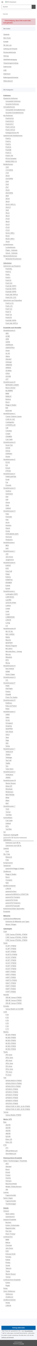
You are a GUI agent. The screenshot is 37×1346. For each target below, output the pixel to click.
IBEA (7, 545)
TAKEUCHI (9, 752)
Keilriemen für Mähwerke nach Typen (18, 922)
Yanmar (8, 812)
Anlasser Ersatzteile (10, 1220)
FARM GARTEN (10, 477)
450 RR (8, 1131)
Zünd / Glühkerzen (9, 1291)
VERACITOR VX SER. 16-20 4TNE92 (17, 1106)
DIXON (8, 448)
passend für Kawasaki (13, 906)
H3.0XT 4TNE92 (11, 969)
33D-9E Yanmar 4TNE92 (13, 1003)
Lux (7, 626)
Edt (7, 465)
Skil (7, 1190)
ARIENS (8, 368)
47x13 (8, 230)
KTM (4, 1145)
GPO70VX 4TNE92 (11, 1104)
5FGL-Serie (9, 1069)
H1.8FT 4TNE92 (11, 949)
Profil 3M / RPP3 (11, 286)
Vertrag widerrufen (18, 1328)
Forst (7, 851)
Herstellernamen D (9, 442)
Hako (7, 514)
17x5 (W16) (9, 170)
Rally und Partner (11, 706)
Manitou (6, 1032)
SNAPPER (9, 729)
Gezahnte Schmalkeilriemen (15, 113)
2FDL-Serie (9, 1058)
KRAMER (8, 583)
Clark (5, 932)
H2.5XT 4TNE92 (11, 963)
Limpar (8, 609)
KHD (7, 568)
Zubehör (6, 849)
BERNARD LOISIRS (12, 385)
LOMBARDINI (10, 617)
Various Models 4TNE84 (14, 1115)
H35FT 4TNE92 (10, 975)
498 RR (8, 1134)
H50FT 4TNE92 (10, 986)
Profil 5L (8, 144)
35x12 (8, 213)
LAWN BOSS (10, 597)
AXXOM (8, 376)
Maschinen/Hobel (12, 1184)
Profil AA (8, 147)
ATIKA (7, 374)
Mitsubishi (9, 657)
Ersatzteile (6, 912)
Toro (7, 766)
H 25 (7, 1018)
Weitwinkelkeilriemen (10, 256)
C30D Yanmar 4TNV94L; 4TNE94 (16, 937)
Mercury (8, 654)
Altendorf (9, 359)
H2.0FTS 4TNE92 (11, 955)
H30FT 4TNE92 (10, 972)
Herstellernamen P (9, 683)
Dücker (8, 457)
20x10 (8, 176)
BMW (7, 394)
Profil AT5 (9, 318)
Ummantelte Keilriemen (14, 101)
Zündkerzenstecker (9, 886)
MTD (7, 660)
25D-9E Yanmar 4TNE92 (13, 998)
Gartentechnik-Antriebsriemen (13, 136)
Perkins (8, 692)
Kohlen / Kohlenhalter (13, 1225)
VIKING (8, 778)
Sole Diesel (9, 732)
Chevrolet (9, 1245)
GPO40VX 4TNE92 (11, 1095)
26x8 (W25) (9, 193)
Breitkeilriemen (8, 164)
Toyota (5, 1052)
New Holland (10, 669)
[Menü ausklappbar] (2, 1)
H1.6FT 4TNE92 (11, 946)
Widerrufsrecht (8, 81)
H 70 (7, 1029)
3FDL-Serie (9, 1063)
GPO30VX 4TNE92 (11, 1089)
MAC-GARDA (10, 634)
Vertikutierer (10, 775)
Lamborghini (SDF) (12, 594)
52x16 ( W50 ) (10, 233)
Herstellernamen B (9, 382)
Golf (7, 500)
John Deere (9, 557)
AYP (7, 379)
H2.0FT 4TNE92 (11, 952)
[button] (28, 2)
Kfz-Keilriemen (8, 116)
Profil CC (8, 153)
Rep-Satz (8, 1231)
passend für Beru (11, 891)
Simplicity (9, 726)
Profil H (8, 278)
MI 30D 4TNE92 (11, 1046)
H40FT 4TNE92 (10, 977)
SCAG (7, 720)
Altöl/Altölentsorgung (10, 60)
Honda (8, 531)
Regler (8, 1286)
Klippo (8, 574)
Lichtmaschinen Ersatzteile (12, 1280)
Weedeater (9, 789)
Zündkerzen (7, 871)
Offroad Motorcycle (12, 1151)
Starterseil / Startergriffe (11, 835)
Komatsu (6, 1006)
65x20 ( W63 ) (10, 239)
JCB (7, 554)
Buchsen (8, 1222)
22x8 (7, 184)
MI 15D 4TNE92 (11, 1035)
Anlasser (6, 1211)
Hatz (7, 520)
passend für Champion (13, 897)
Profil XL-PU (9, 303)
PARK (7, 686)
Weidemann (10, 792)
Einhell (8, 468)
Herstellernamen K (9, 563)
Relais (5, 1288)
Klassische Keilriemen (10, 98)
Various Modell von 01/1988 (15, 1009)
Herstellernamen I (9, 543)
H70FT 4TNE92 (10, 992)
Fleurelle (8, 485)
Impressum (7, 74)
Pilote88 (8, 694)
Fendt (7, 480)
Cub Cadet (9, 439)
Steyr (7, 737)
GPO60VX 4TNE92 (11, 1101)
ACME (7, 336)
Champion (9, 880)
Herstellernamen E (9, 459)
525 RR (8, 1137)
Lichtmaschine (8, 1237)
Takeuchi (9, 1268)
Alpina (8, 356)
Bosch (8, 402)
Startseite (6, 34)
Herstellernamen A (9, 331)
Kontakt (6, 42)
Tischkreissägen (11, 1204)
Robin (8, 709)
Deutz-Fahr (9, 445)
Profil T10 (9, 315)
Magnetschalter (11, 1228)
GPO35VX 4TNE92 (11, 1092)
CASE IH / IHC (10, 419)
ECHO (7, 462)
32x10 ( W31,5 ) (11, 204)
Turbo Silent (10, 769)
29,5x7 (8, 199)
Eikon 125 (9, 1139)
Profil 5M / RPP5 (11, 289)
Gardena (8, 491)
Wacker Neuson (11, 783)
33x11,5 (8, 207)
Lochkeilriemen (8, 245)
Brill (7, 408)
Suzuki (8, 1265)
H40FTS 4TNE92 (11, 980)
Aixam (8, 351)
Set (4, 832)
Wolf (7, 803)
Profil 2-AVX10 (10, 127)
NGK (7, 883)
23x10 (8, 190)
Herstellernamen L (9, 591)
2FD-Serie (9, 1055)
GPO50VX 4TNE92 (11, 1098)
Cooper (8, 434)
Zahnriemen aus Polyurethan (13, 300)
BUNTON (9, 411)
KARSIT (8, 566)
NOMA (8, 672)
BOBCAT (8, 396)
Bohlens (8, 399)
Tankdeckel (7, 866)
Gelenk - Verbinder (12, 253)
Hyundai (6, 995)
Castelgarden (10, 422)
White (8, 798)
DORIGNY (9, 454)
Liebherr (8, 606)
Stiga (7, 740)
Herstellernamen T (9, 749)
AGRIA (8, 342)
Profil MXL (9, 269)
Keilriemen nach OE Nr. (13, 843)
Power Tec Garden (12, 697)
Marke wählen (10, 1214)
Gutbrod (8, 508)
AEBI (7, 339)
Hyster (5, 943)
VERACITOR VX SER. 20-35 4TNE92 (17, 1109)
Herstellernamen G (9, 488)
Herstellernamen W (10, 780)
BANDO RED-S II (11, 161)
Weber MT (9, 786)
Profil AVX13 (10, 121)
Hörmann (9, 1181)
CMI (7, 428)
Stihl (7, 743)
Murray (8, 663)
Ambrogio (9, 362)
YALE (7, 809)
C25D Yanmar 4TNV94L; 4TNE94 (16, 934)
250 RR (8, 1125)
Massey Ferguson (11, 646)
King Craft (9, 571)
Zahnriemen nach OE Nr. (14, 846)
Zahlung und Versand (10, 49)
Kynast (8, 588)
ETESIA (8, 471)
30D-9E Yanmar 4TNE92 (13, 1000)
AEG (7, 1164)
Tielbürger (9, 758)
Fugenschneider (11, 1195)
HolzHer (8, 1178)
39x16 (8, 222)
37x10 (8, 219)
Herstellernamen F (9, 474)
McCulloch (9, 649)
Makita (8, 637)
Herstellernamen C (9, 414)
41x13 (8, 224)
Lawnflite (9, 600)
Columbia (9, 431)
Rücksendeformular (10, 52)
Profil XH (8, 280)
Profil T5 (8, 312)
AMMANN (9, 365)
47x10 (8, 227)
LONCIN (8, 620)
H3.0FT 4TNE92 (11, 966)
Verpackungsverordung (11, 63)
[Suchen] (34, 7)
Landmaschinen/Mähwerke (12, 919)
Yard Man (9, 815)
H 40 (7, 1026)
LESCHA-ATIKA (10, 603)
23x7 (7, 187)
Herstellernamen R (9, 700)
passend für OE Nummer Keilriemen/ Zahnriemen (15, 839)
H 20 (7, 1015)
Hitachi (8, 528)
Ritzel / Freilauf (10, 1234)
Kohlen (8, 1283)
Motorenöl (9, 857)
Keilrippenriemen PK (12, 133)
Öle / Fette (6, 854)
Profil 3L (8, 139)
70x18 (8, 242)
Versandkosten (30, 1331)
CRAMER (8, 437)
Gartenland (9, 494)
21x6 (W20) (9, 179)
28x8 (7, 196)
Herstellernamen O (9, 677)
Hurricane (9, 537)
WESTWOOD (10, 795)
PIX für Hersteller (11, 159)
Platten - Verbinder (12, 250)
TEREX (8, 755)
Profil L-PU (9, 306)
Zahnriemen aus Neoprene (12, 266)
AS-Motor (9, 371)
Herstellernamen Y (9, 806)
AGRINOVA (9, 345)
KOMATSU (9, 580)
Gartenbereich (10, 1217)
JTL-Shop (21, 1343)
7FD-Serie (9, 1072)
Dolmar (8, 451)
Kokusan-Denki (11, 1254)
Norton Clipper (11, 674)
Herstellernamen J (9, 551)
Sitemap (6, 56)
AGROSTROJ (9, 348)
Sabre (8, 717)
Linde (7, 611)
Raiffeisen (9, 703)
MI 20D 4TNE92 (11, 1041)
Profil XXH (9, 283)
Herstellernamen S (9, 712)
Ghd (7, 497)
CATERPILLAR (10, 425)
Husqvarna (9, 540)
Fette (7, 860)
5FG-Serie (9, 1066)
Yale (4, 1078)
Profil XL (8, 272)
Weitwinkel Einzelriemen (14, 259)
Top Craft (9, 760)
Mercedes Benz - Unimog (14, 651)
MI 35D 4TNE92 (11, 1049)
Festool (8, 1175)
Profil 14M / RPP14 (12, 295)
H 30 (7, 1020)
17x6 (7, 173)
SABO (7, 715)
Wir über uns (7, 45)
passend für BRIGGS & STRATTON (17, 894)
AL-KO (8, 353)
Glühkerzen (9, 1294)
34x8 (7, 210)
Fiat (7, 482)
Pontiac (8, 1263)
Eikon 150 (9, 1142)
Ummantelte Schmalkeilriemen (16, 110)
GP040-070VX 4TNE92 (13, 1086)
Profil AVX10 (10, 118)
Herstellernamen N (9, 666)
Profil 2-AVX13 (10, 130)
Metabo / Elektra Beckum (14, 1187)
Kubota (8, 586)
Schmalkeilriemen (9, 107)
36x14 (8, 216)
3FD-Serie (9, 1061)
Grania (8, 502)
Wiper (8, 801)
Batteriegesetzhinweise (11, 77)
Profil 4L (8, 141)
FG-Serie (8, 1075)
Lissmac (6, 1192)
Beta (4, 1122)
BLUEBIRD (9, 391)
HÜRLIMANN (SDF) (12, 534)
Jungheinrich (10, 560)
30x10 (8, 202)
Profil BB (8, 150)
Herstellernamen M (10, 629)
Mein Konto (7, 38)
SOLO (7, 735)
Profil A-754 (9, 156)
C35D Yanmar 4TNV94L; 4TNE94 (16, 940)
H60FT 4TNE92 (10, 989)
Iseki (7, 548)
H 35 (7, 1023)
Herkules (9, 525)
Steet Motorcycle (11, 1154)
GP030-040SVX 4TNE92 (13, 1081)
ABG (7, 333)
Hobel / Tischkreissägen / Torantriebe (16, 1161)
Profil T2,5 (9, 309)
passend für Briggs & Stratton (16, 869)
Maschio (8, 640)
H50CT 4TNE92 (10, 983)
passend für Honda (12, 900)
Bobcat (8, 1243)
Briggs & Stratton (11, 405)
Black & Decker (11, 388)
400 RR (8, 1128)
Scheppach (9, 723)
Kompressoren (8, 863)
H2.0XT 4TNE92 (11, 957)
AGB (4, 70)
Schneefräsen (8, 818)
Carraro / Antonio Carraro (14, 417)
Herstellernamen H (9, 511)
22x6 (7, 182)
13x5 (7, 167)
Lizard (8, 614)
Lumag (8, 623)
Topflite (8, 763)
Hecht (8, 523)
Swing (8, 746)
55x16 (8, 236)
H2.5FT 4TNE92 (11, 960)
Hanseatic (9, 517)
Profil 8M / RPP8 (11, 292)
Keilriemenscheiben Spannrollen (14, 909)
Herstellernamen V (9, 772)
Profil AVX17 (10, 124)
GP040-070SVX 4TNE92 (13, 1084)
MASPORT (9, 643)
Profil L (8, 275)
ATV (7, 1148)
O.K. (7, 680)
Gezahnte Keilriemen (13, 104)
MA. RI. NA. (9, 631)
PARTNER (9, 689)
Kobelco (8, 577)
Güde (7, 505)
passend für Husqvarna (13, 903)
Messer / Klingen (11, 924)
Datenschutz (7, 67)
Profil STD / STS (11, 298)
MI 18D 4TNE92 (11, 1038)
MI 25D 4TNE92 (11, 1043)
